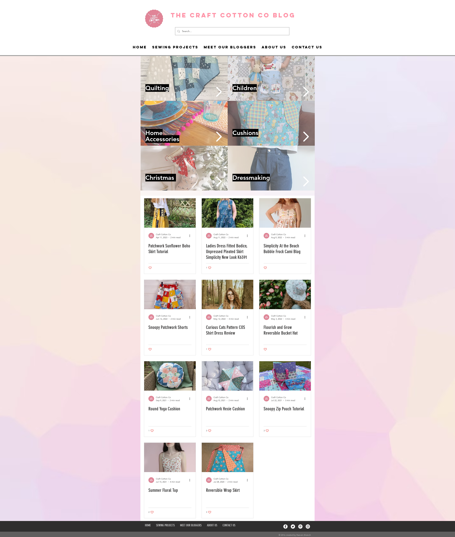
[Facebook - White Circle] (285, 526)
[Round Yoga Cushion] (170, 376)
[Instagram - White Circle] (308, 526)
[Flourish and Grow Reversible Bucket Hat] (285, 294)
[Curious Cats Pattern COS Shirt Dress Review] (227, 294)
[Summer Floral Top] (170, 457)
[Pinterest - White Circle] (300, 526)
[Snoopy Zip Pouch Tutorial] (285, 376)
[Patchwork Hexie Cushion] (227, 376)
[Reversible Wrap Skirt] (227, 457)
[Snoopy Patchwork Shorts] (170, 294)
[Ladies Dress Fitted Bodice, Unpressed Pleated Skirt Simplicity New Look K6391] (227, 213)
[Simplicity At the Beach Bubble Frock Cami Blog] (285, 213)
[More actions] (191, 236)
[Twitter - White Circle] (293, 526)
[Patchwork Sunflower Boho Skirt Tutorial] (170, 213)
